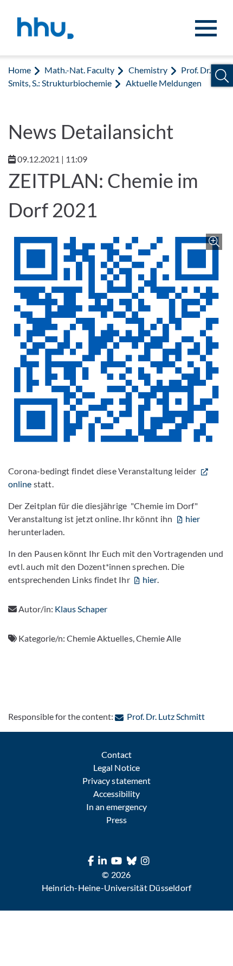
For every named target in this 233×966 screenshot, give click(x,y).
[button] (222, 76)
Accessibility (116, 793)
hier (192, 518)
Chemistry (147, 70)
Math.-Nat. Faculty (79, 70)
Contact (116, 754)
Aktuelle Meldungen (164, 83)
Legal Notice (116, 767)
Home (19, 70)
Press (116, 819)
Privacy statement (116, 780)
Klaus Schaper (81, 609)
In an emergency (116, 806)
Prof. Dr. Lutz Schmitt (165, 716)
